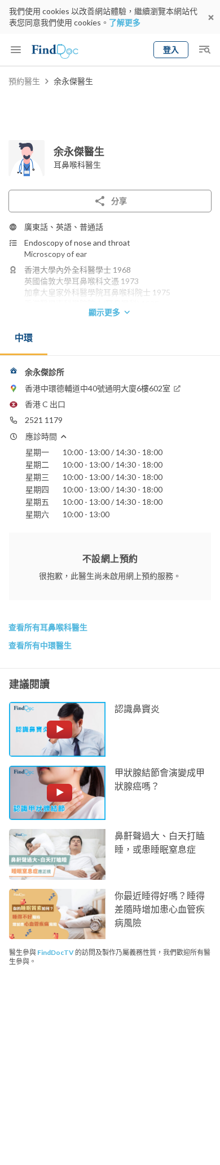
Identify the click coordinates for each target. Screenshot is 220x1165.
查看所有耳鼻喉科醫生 (47, 627)
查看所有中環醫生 (40, 645)
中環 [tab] (24, 337)
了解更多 (124, 22)
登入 (171, 49)
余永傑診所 (44, 372)
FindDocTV (55, 952)
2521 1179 (44, 420)
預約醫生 (24, 81)
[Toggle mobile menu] (16, 50)
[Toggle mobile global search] (204, 50)
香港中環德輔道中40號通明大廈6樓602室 (97, 388)
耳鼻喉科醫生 (77, 164)
